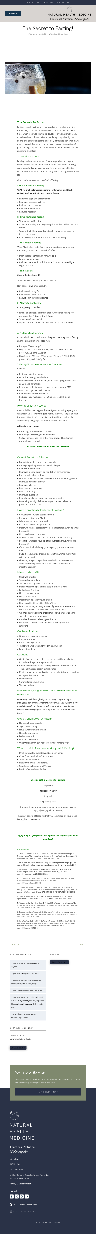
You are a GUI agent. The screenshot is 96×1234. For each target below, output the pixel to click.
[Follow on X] (17, 1196)
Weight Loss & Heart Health (58, 34)
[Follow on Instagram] (22, 1196)
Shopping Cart (49, 3)
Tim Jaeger (33, 34)
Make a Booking (58, 962)
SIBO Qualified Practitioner (25, 1205)
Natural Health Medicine (51, 1222)
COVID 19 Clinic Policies (24, 1211)
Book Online (64, 3)
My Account (34, 3)
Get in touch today (47, 1092)
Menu (14, 13)
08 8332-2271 (17, 1048)
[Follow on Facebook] (12, 1196)
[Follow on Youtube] (27, 1196)
